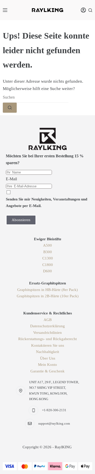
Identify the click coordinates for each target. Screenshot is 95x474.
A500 (47, 245)
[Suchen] (90, 10)
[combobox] (35, 98)
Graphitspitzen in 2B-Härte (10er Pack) (48, 296)
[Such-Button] (10, 108)
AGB (48, 320)
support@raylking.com (54, 423)
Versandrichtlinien (47, 333)
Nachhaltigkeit (47, 352)
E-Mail (11, 179)
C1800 (47, 265)
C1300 (47, 258)
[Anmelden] (83, 10)
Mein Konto (47, 365)
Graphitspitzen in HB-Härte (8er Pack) (47, 290)
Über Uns (47, 358)
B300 (47, 252)
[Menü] (5, 10)
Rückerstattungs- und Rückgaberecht (47, 339)
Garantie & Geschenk (47, 371)
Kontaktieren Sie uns (47, 345)
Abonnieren (21, 220)
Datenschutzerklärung (47, 326)
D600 (47, 271)
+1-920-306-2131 (54, 410)
